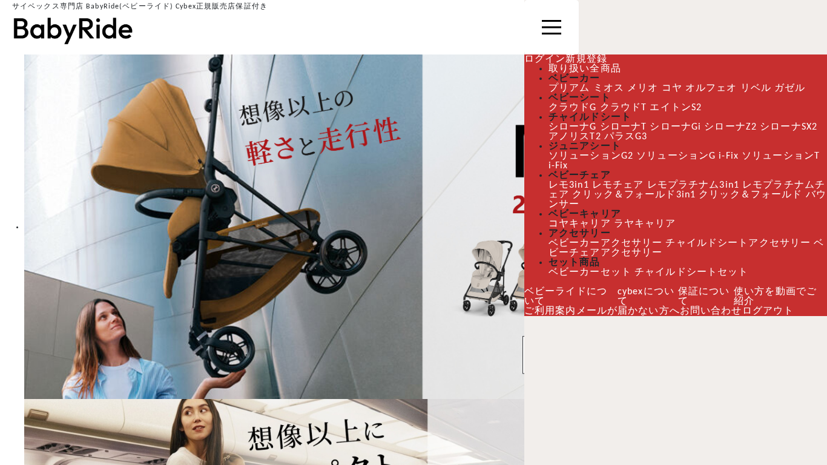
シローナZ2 (735, 127)
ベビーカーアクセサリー (605, 243)
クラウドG (573, 108)
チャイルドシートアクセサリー (736, 243)
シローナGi (678, 127)
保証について (705, 296)
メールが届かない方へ (628, 311)
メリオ (642, 88)
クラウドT (625, 108)
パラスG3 (628, 137)
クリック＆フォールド (763, 195)
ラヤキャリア (645, 224)
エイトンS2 (679, 108)
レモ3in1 (570, 185)
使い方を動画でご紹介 (776, 296)
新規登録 (586, 59)
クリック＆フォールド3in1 (646, 195)
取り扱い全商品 (585, 69)
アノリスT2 (576, 137)
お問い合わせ (711, 311)
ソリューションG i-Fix (691, 156)
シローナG (573, 127)
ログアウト (768, 311)
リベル (755, 88)
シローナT (625, 127)
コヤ (671, 88)
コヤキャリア (580, 224)
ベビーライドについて (565, 296)
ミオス (608, 88)
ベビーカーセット (590, 272)
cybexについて (646, 296)
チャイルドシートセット (691, 272)
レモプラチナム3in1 (697, 185)
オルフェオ (711, 88)
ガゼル (789, 88)
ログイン (544, 59)
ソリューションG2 (591, 156)
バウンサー (575, 204)
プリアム (569, 88)
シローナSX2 (795, 127)
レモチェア (621, 185)
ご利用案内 (550, 311)
